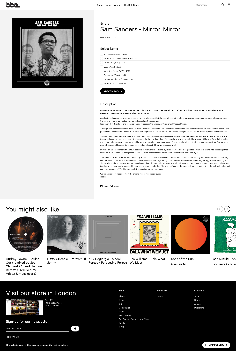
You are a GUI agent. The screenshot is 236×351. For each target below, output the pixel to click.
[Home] (13, 6)
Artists (197, 303)
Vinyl (121, 326)
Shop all (122, 296)
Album (122, 300)
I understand (214, 345)
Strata (104, 23)
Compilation (124, 307)
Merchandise (125, 315)
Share (105, 186)
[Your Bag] (229, 4)
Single (122, 322)
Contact (160, 296)
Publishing (199, 307)
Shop (100, 4)
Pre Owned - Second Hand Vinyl (134, 319)
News (108, 4)
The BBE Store (131, 4)
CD (120, 303)
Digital (122, 311)
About (117, 4)
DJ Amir (120, 110)
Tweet (116, 186)
